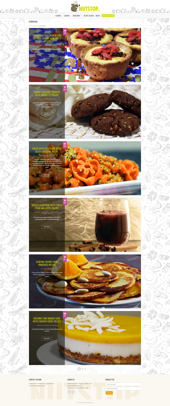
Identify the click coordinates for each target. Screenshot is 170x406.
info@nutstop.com (76, 386)
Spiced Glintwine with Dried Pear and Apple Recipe (47, 207)
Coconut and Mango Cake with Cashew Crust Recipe (47, 320)
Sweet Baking (52, 45)
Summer (54, 325)
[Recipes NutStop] (85, 6)
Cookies (46, 99)
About (98, 15)
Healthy (46, 45)
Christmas (44, 212)
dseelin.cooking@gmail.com (37, 386)
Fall (48, 212)
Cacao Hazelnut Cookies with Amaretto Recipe (47, 93)
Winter (50, 213)
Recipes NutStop (34, 26)
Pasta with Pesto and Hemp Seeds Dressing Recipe (47, 150)
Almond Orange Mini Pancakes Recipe (47, 263)
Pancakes (50, 268)
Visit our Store (108, 15)
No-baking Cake (47, 325)
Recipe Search (89, 15)
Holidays (52, 212)
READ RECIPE (47, 58)
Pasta (52, 155)
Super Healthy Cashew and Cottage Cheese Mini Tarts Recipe (47, 38)
